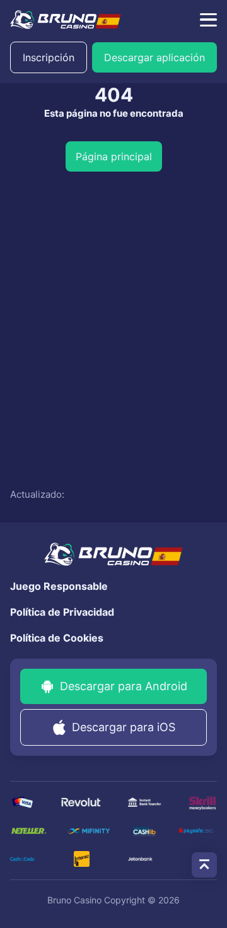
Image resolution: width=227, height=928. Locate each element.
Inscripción (48, 57)
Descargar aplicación (154, 57)
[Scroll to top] (204, 865)
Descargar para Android (123, 686)
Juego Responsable (59, 586)
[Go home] (65, 19)
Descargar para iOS (123, 727)
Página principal (114, 156)
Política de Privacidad (62, 612)
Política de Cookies (56, 637)
